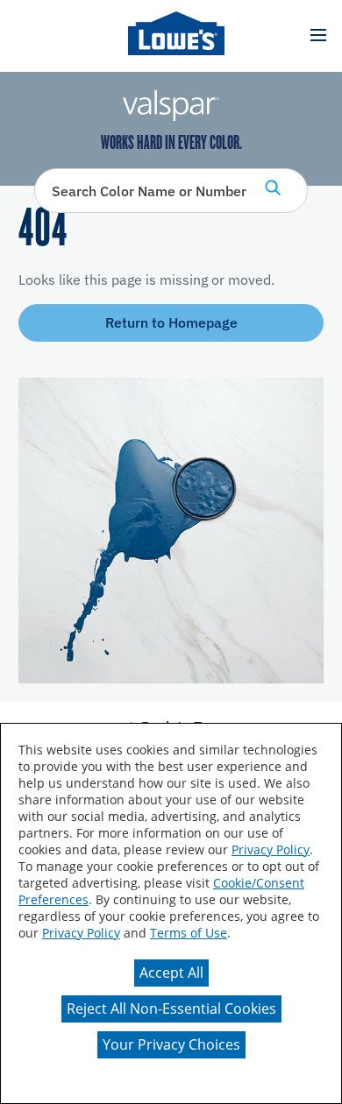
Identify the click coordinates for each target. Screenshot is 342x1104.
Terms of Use (188, 932)
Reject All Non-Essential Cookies (171, 1008)
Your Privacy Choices (171, 1044)
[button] (318, 35)
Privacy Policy (271, 849)
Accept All (171, 972)
